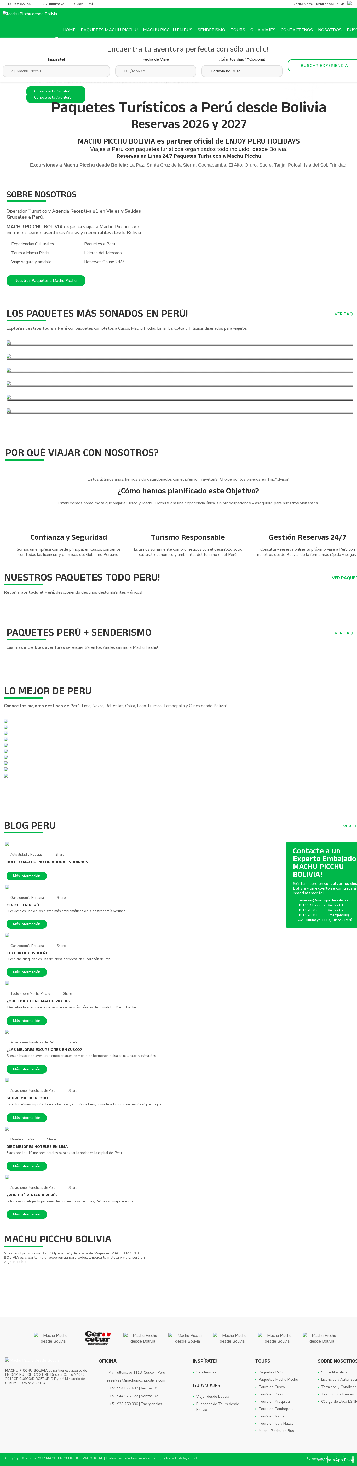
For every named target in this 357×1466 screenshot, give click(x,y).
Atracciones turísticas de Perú (33, 1042)
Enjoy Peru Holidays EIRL (177, 1458)
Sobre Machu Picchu (27, 1098)
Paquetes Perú (271, 1372)
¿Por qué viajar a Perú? (32, 1195)
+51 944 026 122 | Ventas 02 (134, 1396)
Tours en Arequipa (274, 1401)
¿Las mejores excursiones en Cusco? (44, 1050)
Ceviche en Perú (23, 905)
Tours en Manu (271, 1416)
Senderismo (206, 1372)
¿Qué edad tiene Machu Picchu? (39, 1001)
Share (59, 854)
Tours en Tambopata (276, 1408)
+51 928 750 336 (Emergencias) (323, 915)
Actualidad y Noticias (26, 854)
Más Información (26, 875)
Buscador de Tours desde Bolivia (217, 1406)
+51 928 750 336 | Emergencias (136, 1403)
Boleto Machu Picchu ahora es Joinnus (47, 862)
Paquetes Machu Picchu (278, 1379)
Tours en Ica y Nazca (276, 1423)
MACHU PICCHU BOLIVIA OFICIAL (74, 1458)
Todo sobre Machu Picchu (30, 993)
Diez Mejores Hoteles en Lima (37, 1147)
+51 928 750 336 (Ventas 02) (321, 910)
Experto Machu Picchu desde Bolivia (318, 4)
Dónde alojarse (22, 1139)
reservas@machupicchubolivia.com (326, 900)
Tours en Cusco (272, 1386)
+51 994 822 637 (20, 4)
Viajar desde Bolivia (212, 1396)
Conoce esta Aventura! (53, 97)
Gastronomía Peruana (27, 897)
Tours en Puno (271, 1394)
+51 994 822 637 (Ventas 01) (321, 905)
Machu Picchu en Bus (276, 1430)
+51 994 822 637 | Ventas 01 (134, 1388)
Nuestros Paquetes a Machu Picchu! (45, 280)
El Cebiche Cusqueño (28, 953)
